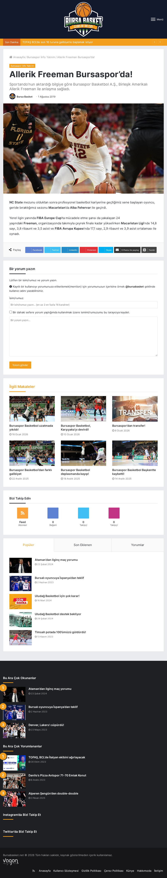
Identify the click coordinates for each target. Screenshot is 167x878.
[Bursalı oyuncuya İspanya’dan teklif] (20, 583)
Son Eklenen (83, 545)
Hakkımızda (144, 870)
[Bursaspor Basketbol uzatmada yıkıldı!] (32, 409)
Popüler (28, 545)
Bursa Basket (25, 96)
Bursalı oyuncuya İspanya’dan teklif (59, 578)
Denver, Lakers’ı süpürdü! (46, 725)
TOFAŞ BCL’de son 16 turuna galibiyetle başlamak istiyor (57, 42)
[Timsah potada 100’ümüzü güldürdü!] (20, 637)
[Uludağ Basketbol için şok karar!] (20, 601)
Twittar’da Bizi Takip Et (20, 832)
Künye (130, 870)
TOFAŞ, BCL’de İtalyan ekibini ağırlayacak (57, 757)
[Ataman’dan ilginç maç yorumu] (20, 565)
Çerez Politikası (113, 870)
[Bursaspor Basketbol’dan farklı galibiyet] (32, 453)
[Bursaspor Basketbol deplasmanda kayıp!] (83, 453)
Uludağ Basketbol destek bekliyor (58, 614)
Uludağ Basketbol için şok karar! (57, 596)
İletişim (158, 870)
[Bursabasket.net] (83, 19)
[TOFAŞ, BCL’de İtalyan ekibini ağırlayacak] (14, 763)
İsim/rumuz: (16, 298)
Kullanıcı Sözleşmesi (66, 870)
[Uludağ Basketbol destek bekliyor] (20, 619)
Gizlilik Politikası (91, 870)
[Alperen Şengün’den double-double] (14, 799)
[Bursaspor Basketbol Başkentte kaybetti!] (135, 453)
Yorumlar (137, 545)
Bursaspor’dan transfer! (128, 425)
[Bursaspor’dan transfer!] (135, 409)
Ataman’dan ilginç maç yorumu (56, 559)
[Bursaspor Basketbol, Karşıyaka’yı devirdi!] (83, 409)
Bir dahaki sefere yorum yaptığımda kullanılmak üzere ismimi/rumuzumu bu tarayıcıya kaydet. (71, 312)
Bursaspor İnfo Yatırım (41, 57)
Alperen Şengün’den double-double (53, 793)
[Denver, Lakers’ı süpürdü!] (14, 730)
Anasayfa (18, 57)
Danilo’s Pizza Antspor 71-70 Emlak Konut (57, 775)
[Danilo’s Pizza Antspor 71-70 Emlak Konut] (14, 781)
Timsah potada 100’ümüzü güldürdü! (60, 632)
